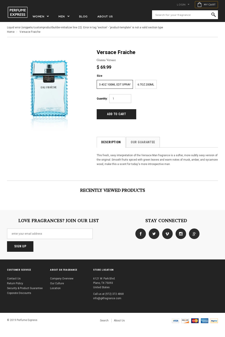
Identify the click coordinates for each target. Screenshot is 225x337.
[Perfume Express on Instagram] (179, 233)
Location (55, 288)
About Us (119, 320)
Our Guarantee (143, 142)
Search (104, 320)
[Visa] (175, 320)
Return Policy (15, 283)
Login (181, 4)
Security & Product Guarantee (25, 288)
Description (111, 142)
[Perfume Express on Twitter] (153, 233)
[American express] (204, 320)
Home (11, 31)
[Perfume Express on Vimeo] (166, 233)
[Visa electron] (185, 320)
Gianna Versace (106, 60)
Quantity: (102, 98)
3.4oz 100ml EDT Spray (115, 84)
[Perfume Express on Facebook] (139, 233)
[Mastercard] (195, 320)
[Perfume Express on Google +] (193, 233)
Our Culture (57, 283)
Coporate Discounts (19, 293)
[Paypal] (214, 320)
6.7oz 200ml (146, 84)
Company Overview (61, 278)
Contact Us (14, 278)
